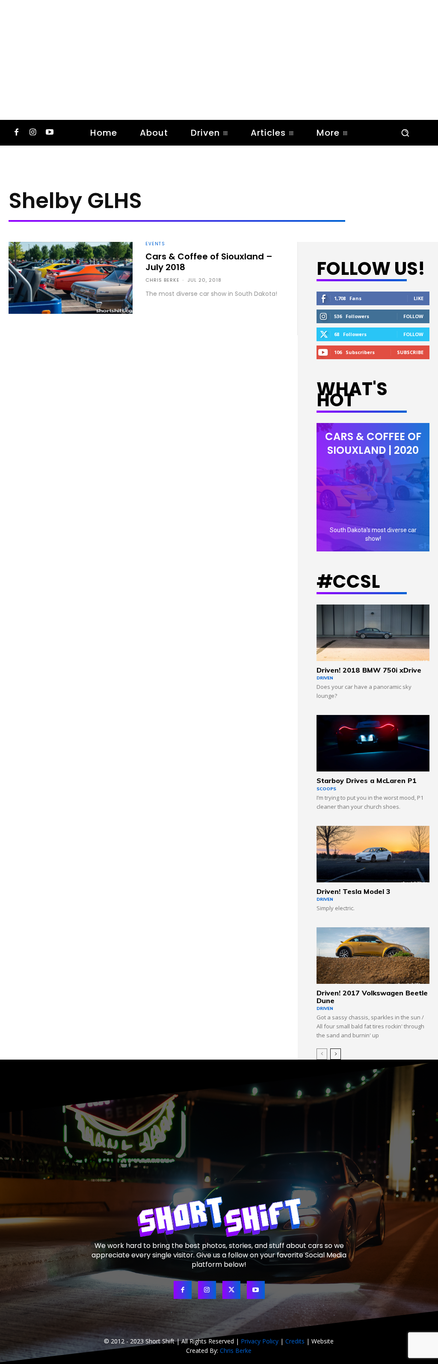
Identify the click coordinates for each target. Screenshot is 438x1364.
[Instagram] (33, 133)
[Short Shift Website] (219, 1216)
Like (418, 298)
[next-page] (335, 1054)
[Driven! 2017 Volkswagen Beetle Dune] (373, 955)
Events (155, 244)
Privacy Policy (259, 1341)
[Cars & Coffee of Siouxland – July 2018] (71, 278)
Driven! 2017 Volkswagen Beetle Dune (372, 997)
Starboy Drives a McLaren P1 (367, 780)
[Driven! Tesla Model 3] (373, 854)
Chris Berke (162, 280)
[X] (231, 1290)
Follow (413, 316)
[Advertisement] (219, 60)
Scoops (326, 789)
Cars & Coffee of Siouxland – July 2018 (208, 261)
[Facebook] (16, 133)
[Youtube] (49, 133)
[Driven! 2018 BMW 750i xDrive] (373, 633)
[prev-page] (322, 1054)
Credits (295, 1341)
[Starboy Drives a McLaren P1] (373, 743)
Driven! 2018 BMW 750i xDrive (369, 670)
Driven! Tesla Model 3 (353, 891)
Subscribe (410, 352)
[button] (405, 133)
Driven (325, 678)
